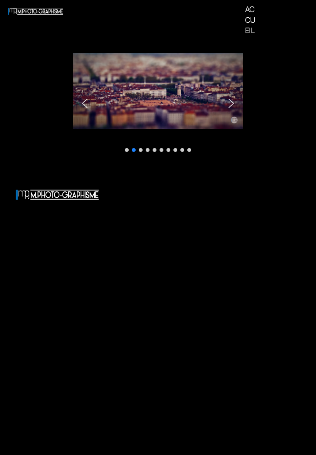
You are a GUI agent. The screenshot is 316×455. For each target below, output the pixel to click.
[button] (85, 103)
